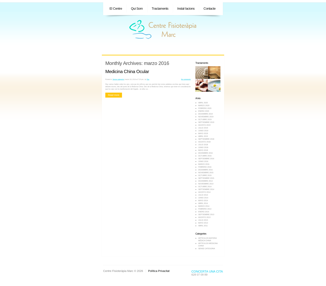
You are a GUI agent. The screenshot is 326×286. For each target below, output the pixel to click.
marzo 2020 (203, 105)
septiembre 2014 (206, 189)
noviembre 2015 (205, 173)
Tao (148, 79)
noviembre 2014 (205, 184)
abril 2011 (203, 226)
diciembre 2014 (205, 181)
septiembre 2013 (206, 214)
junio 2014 (203, 198)
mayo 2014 (203, 200)
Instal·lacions (186, 8)
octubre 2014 (205, 186)
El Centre (116, 8)
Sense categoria (118, 79)
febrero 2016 (204, 167)
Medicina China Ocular (127, 71)
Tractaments (160, 8)
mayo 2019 (203, 133)
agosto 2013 (204, 217)
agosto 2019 (204, 125)
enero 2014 (203, 212)
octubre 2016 (205, 156)
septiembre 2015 (206, 178)
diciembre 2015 (205, 170)
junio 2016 (203, 161)
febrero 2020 (204, 108)
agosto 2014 (204, 192)
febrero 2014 (204, 209)
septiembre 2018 (206, 139)
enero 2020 (203, 111)
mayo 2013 (203, 223)
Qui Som (137, 8)
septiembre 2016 (206, 159)
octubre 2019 (205, 119)
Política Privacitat (158, 271)
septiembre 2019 (206, 122)
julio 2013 (203, 220)
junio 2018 (203, 147)
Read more (113, 95)
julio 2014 (203, 195)
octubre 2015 (205, 175)
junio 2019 (203, 131)
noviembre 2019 (205, 117)
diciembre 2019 (205, 114)
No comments (186, 79)
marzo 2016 (203, 164)
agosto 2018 (204, 142)
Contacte (209, 8)
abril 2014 (203, 203)
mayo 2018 (203, 150)
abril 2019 (203, 136)
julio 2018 (203, 145)
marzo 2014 (203, 206)
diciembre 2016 (205, 153)
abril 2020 (203, 103)
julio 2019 (203, 128)
